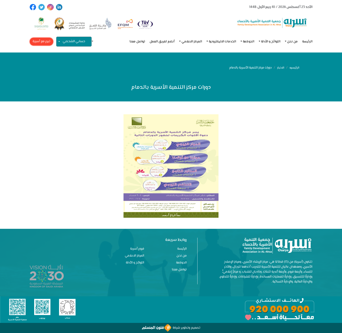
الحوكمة (248, 41)
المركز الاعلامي (191, 41)
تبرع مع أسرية (41, 41)
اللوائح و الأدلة (270, 41)
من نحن (292, 41)
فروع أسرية (137, 248)
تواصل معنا (137, 41)
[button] (94, 41)
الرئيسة (307, 41)
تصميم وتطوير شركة (185, 327)
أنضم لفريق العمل (162, 41)
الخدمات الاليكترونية (222, 41)
